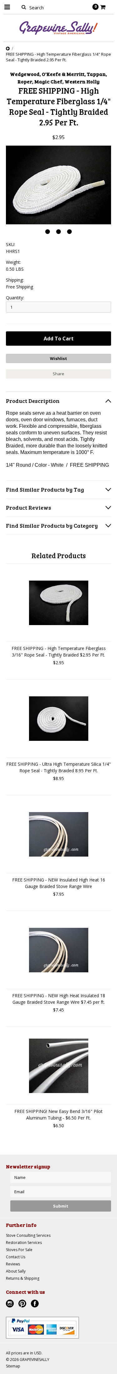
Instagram (10, 1304)
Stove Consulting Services (28, 1235)
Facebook (35, 1304)
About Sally (16, 1271)
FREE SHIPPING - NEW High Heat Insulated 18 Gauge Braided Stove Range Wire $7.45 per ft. (58, 999)
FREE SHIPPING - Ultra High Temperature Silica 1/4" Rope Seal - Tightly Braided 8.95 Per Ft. (58, 767)
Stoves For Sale (19, 1249)
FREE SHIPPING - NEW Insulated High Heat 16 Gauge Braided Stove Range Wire (58, 883)
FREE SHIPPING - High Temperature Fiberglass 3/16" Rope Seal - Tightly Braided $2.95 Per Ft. (59, 651)
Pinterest (23, 1304)
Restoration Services (24, 1242)
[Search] (24, 6)
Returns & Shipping (22, 1278)
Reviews (13, 1264)
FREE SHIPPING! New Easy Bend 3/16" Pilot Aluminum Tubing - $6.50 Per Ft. (58, 1114)
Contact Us (15, 1257)
